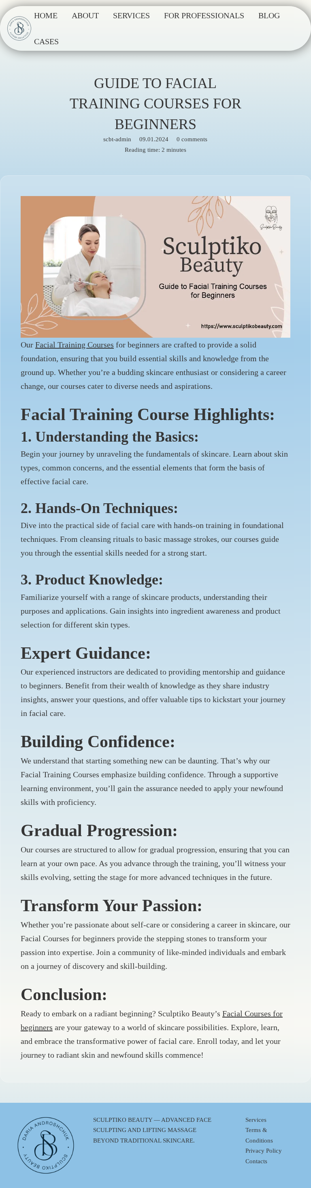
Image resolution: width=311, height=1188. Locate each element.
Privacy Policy (263, 1150)
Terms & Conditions (259, 1135)
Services (255, 1120)
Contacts (256, 1161)
